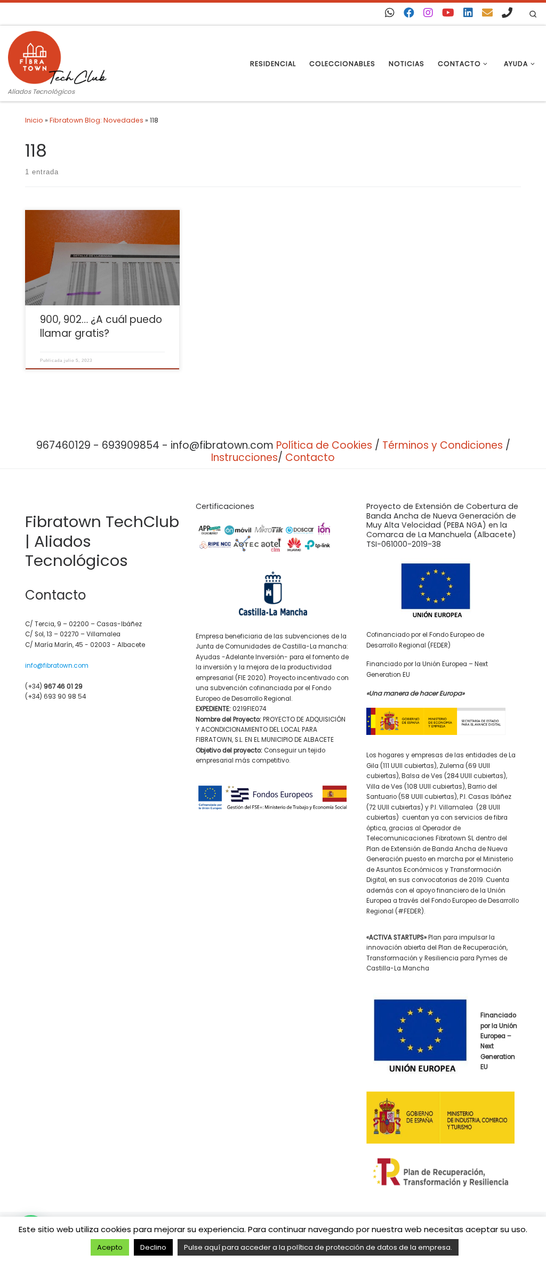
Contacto (310, 457)
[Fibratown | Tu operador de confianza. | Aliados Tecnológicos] (57, 56)
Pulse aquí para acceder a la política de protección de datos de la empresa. (318, 1247)
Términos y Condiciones (442, 445)
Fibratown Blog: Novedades (96, 120)
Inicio (34, 120)
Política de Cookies (324, 445)
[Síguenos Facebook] (409, 12)
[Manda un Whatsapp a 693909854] (390, 12)
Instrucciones (244, 457)
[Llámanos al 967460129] (507, 12)
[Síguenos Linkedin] (468, 12)
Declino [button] (153, 1247)
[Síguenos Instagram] (428, 12)
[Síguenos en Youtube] (448, 12)
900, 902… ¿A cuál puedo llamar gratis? (101, 326)
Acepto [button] (110, 1247)
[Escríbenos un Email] (487, 12)
